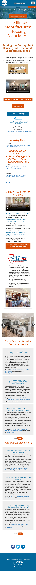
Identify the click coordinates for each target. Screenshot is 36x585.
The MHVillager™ (19, 401)
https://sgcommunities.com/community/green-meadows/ (20, 132)
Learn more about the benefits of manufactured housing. (18, 246)
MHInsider (26, 470)
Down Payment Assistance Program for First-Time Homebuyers (18, 146)
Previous (3, 325)
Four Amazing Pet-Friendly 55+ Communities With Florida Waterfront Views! (17, 398)
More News (9, 183)
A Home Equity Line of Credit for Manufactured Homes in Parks (16, 429)
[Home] (4, 3)
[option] (18, 325)
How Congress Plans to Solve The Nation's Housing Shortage (16, 167)
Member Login (32, 7)
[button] (2, 12)
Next (33, 325)
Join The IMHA (18, 106)
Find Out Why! (19, 16)
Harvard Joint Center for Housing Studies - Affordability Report (16, 176)
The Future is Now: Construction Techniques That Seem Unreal (16, 525)
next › (19, 438)
